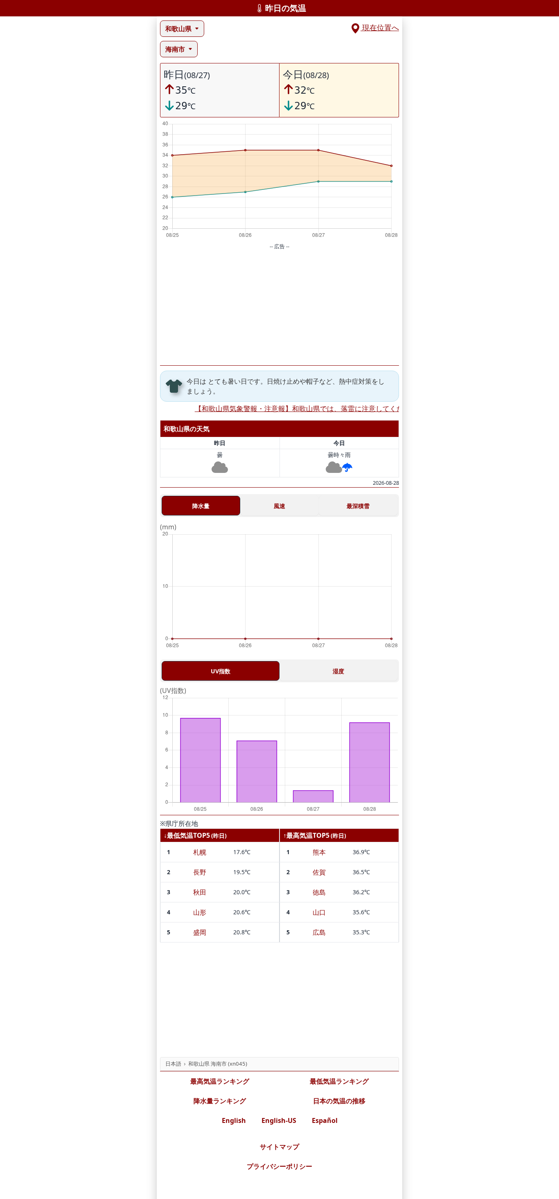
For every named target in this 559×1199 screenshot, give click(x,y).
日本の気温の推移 (339, 1100)
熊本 (319, 852)
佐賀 (319, 872)
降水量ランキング (220, 1100)
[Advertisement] (279, 308)
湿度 (338, 671)
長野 (199, 872)
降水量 (201, 506)
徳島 (319, 892)
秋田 (199, 892)
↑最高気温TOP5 (306, 835)
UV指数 (220, 671)
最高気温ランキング (219, 1081)
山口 (319, 912)
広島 (319, 932)
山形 (199, 912)
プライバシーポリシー (279, 1166)
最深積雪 (358, 506)
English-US (278, 1120)
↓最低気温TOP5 (187, 835)
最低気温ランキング (339, 1081)
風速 (279, 506)
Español (325, 1120)
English (234, 1120)
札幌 (199, 852)
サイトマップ (279, 1146)
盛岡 (199, 932)
